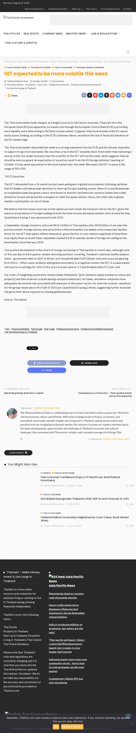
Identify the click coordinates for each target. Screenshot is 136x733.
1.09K (131, 485)
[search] (128, 52)
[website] (21, 439)
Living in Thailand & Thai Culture (22, 639)
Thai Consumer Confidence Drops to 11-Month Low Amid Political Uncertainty (80, 478)
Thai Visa (90, 8)
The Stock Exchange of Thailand (21, 88)
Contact (127, 8)
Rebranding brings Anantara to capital (24, 393)
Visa (111, 553)
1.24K (131, 504)
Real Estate (31, 33)
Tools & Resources (110, 8)
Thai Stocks (11, 33)
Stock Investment (34, 8)
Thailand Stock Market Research (86, 85)
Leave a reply (17, 452)
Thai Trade (42, 85)
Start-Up (76, 8)
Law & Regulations (104, 33)
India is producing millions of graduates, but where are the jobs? (66, 628)
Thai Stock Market (15, 85)
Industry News (76, 33)
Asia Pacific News (62, 585)
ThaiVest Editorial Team (17, 81)
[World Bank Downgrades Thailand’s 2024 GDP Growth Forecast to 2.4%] (20, 495)
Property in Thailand (15, 631)
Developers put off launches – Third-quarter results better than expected (105, 395)
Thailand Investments (59, 85)
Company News (52, 33)
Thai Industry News (40, 67)
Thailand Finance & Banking (90, 67)
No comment (58, 81)
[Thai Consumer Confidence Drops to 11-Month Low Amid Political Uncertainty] (20, 473)
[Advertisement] (91, 20)
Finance (47, 473)
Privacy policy (72, 726)
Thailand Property (57, 8)
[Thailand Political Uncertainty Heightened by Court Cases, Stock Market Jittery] (20, 513)
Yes (56, 726)
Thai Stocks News (63, 67)
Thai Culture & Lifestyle (21, 43)
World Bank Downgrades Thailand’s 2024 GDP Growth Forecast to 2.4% (85, 499)
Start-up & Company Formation (21, 635)
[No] (131, 723)
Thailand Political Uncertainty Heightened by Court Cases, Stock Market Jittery (85, 519)
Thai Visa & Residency (16, 644)
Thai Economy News (16, 67)
